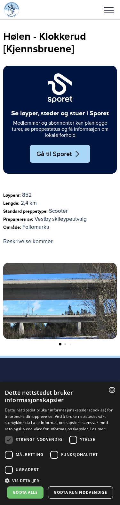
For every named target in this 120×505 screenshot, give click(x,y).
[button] (109, 10)
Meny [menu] (109, 10)
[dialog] (60, 443)
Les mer (97, 429)
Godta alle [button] (25, 492)
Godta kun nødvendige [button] (80, 492)
